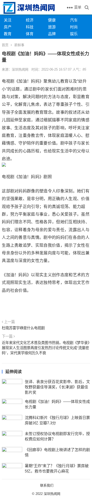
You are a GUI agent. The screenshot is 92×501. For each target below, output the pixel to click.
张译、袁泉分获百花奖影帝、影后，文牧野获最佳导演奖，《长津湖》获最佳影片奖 (57, 386)
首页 (5, 45)
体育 (29, 34)
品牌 (52, 34)
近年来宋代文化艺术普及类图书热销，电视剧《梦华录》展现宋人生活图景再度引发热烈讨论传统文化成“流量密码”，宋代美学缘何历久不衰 (45, 348)
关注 (8, 20)
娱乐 (74, 34)
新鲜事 (19, 45)
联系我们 (46, 485)
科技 (29, 27)
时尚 (74, 27)
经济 (29, 20)
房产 (8, 27)
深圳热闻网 (52, 494)
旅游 (52, 27)
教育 (8, 34)
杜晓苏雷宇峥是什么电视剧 (23, 328)
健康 (52, 20)
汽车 (74, 20)
